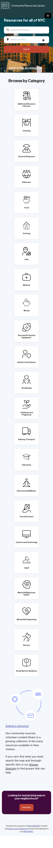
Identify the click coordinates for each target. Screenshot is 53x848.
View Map (26, 807)
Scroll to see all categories (25, 67)
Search (26, 49)
